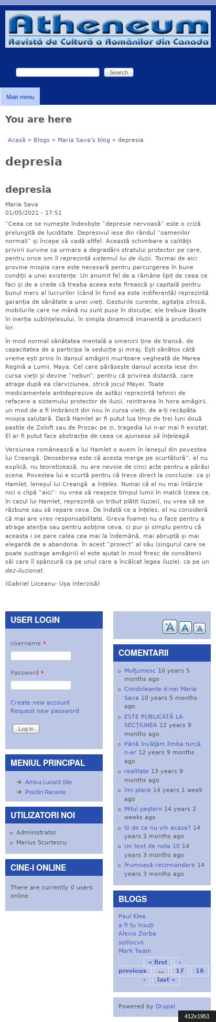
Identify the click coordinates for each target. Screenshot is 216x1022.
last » (166, 979)
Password (27, 672)
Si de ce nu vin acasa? (157, 828)
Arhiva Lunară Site (48, 781)
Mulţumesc (140, 670)
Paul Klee (132, 916)
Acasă (17, 140)
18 (200, 971)
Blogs (42, 140)
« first (157, 962)
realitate (136, 771)
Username (28, 643)
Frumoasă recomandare (159, 865)
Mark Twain (134, 951)
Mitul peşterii (143, 809)
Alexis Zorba (137, 933)
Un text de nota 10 (152, 846)
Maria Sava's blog (84, 140)
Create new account (40, 702)
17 (180, 971)
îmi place (137, 790)
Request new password (44, 711)
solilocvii (131, 942)
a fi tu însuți (136, 925)
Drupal (165, 1006)
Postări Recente (45, 791)
